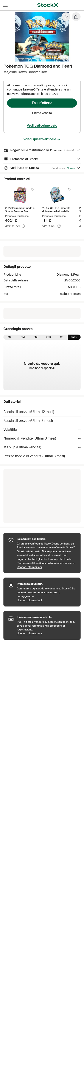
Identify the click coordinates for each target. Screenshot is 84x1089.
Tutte (74, 337)
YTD (48, 337)
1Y (61, 337)
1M (9, 337)
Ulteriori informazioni (46, 567)
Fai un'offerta (42, 103)
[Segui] (32, 189)
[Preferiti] (66, 16)
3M (23, 337)
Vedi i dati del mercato (42, 125)
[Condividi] (76, 16)
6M (35, 337)
